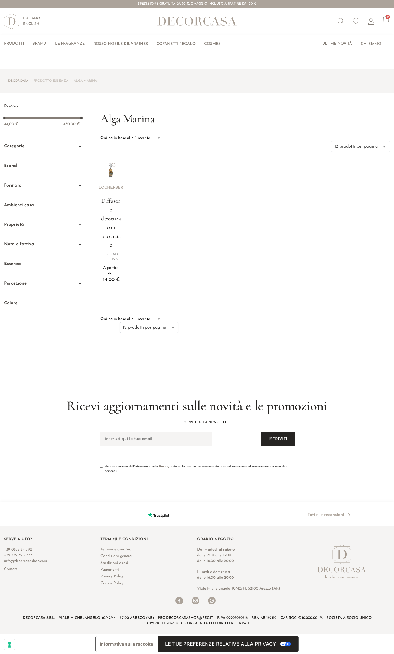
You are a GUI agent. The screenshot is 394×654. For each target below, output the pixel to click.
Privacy (164, 466)
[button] (341, 21)
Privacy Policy (112, 576)
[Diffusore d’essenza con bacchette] (110, 168)
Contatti (11, 569)
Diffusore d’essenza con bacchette (111, 222)
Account (375, 21)
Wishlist (356, 21)
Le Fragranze (70, 44)
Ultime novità (337, 44)
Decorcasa (18, 81)
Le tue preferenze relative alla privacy (220, 644)
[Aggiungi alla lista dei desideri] (114, 165)
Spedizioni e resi (114, 563)
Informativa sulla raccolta (126, 644)
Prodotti (14, 44)
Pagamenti (109, 570)
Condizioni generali (117, 556)
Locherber (111, 188)
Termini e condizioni (117, 549)
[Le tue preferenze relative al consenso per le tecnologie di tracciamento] (9, 644)
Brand (39, 44)
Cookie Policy (111, 583)
